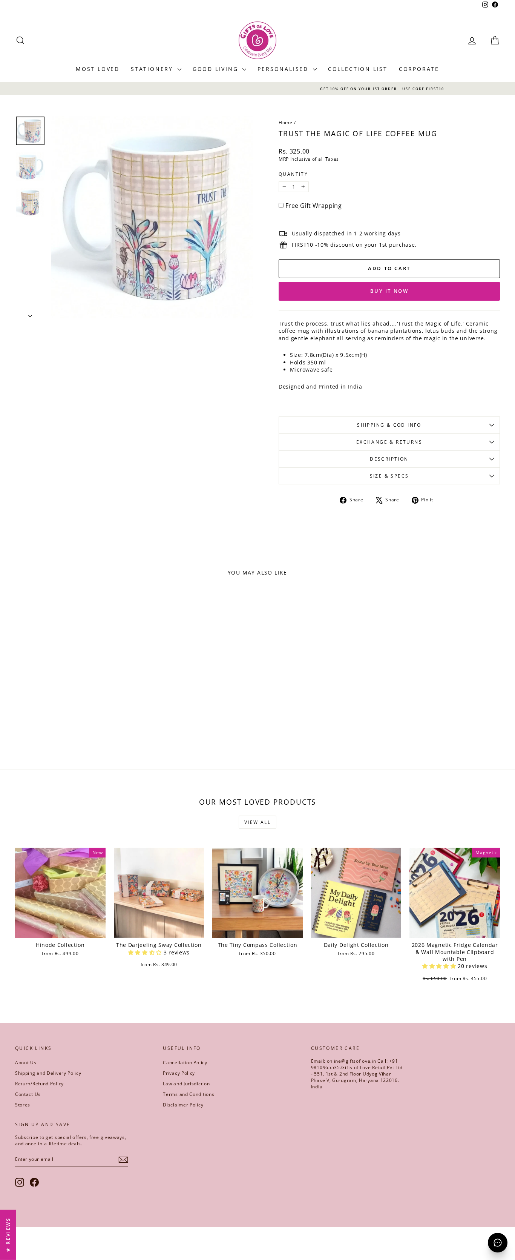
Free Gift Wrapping (313, 205)
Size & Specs (389, 476)
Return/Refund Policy (39, 1083)
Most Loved (98, 68)
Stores (22, 1105)
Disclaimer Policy (183, 1105)
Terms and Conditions (188, 1094)
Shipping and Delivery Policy (48, 1073)
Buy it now (389, 290)
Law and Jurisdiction (186, 1083)
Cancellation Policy (185, 1062)
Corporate (419, 68)
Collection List (358, 68)
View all (257, 822)
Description (389, 459)
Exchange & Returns (389, 442)
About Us (26, 1062)
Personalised (284, 68)
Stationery (153, 68)
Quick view (72, 701)
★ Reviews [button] (8, 1234)
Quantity (293, 174)
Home (286, 122)
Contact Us (28, 1094)
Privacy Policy (179, 1073)
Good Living (217, 68)
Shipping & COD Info (389, 425)
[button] (146, 952)
